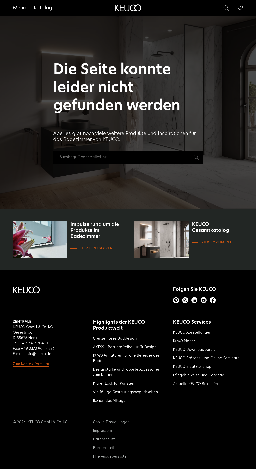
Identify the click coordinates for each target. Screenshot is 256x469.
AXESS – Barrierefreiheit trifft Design (125, 347)
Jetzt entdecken (96, 248)
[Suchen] (226, 8)
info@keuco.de (38, 354)
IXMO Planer (184, 341)
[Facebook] (213, 300)
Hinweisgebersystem (111, 456)
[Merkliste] (240, 8)
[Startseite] (128, 8)
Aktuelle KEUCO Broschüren (197, 384)
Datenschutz (104, 439)
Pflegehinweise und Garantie (198, 375)
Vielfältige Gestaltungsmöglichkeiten (125, 392)
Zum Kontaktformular (31, 364)
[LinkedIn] (194, 300)
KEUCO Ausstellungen (192, 332)
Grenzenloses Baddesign (115, 338)
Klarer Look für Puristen (113, 383)
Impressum (102, 431)
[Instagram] (185, 300)
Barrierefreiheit (106, 448)
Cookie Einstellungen (111, 422)
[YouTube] (204, 300)
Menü (19, 8)
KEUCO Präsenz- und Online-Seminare (206, 358)
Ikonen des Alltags (109, 401)
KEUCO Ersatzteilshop (192, 367)
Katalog (43, 8)
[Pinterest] (176, 300)
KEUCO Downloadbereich (195, 350)
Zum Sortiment (216, 242)
